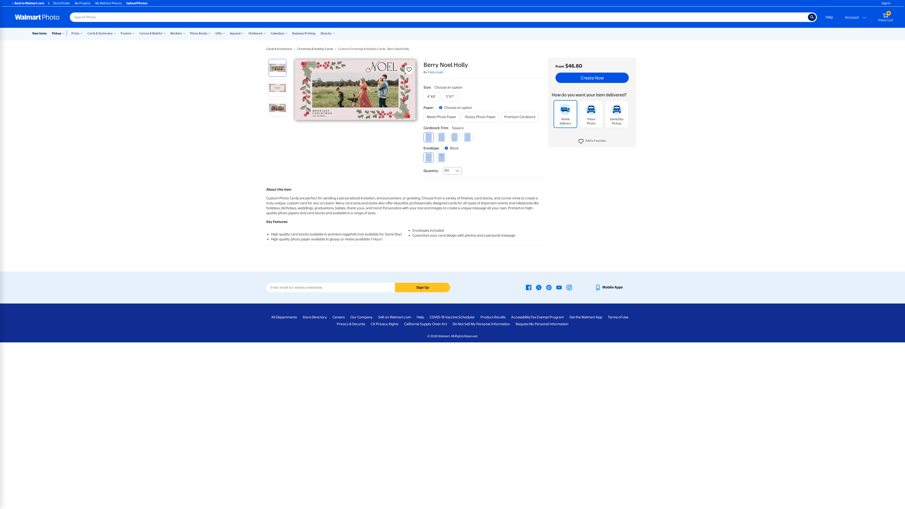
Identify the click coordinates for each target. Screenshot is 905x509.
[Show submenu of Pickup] (64, 33)
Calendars (277, 33)
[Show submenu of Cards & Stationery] (114, 33)
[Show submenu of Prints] (81, 33)
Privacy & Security (351, 324)
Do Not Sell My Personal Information (481, 324)
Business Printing (303, 33)
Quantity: (431, 171)
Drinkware (256, 33)
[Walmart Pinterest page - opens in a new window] (549, 287)
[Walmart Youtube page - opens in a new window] (559, 287)
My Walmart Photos (108, 3)
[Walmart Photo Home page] (37, 17)
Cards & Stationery (100, 33)
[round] (441, 137)
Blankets (176, 33)
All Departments (284, 317)
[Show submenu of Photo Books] (209, 33)
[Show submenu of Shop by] (333, 33)
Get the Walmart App (585, 317)
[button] (592, 141)
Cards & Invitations (279, 49)
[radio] (277, 68)
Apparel (235, 33)
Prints (75, 33)
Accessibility (521, 317)
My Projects (82, 3)
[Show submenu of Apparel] (242, 33)
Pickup (56, 33)
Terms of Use (618, 317)
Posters (126, 33)
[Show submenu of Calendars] (286, 33)
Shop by (326, 33)
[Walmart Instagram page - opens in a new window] (569, 287)
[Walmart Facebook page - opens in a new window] (528, 287)
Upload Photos (136, 3)
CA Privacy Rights (385, 324)
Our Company (361, 317)
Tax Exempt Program (547, 317)
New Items (39, 33)
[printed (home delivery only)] (441, 157)
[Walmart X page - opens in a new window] (539, 287)
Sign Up (422, 287)
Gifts (218, 33)
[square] (429, 137)
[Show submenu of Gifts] (223, 33)
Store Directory (315, 317)
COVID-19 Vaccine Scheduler (452, 317)
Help (829, 17)
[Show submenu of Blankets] (184, 33)
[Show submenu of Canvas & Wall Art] (164, 33)
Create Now (592, 77)
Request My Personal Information (542, 324)
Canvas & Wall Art (150, 33)
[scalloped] (467, 137)
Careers (339, 317)
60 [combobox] (447, 170)
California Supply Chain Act (425, 324)
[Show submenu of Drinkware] (264, 33)
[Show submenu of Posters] (133, 33)
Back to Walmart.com (29, 3)
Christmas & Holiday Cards (315, 49)
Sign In (886, 3)
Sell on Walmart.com (394, 317)
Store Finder (61, 3)
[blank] (429, 157)
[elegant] (454, 137)
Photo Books (198, 33)
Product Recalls (493, 317)
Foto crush (435, 72)
